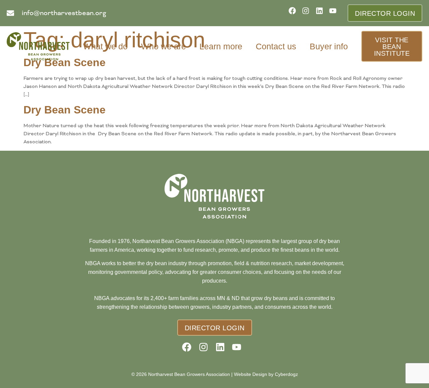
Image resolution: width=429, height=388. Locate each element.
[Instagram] (308, 13)
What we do (105, 46)
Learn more (220, 46)
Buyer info (329, 46)
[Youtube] (335, 13)
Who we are (163, 46)
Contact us (276, 46)
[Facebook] (294, 13)
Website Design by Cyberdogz (266, 374)
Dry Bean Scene (64, 110)
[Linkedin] (321, 13)
